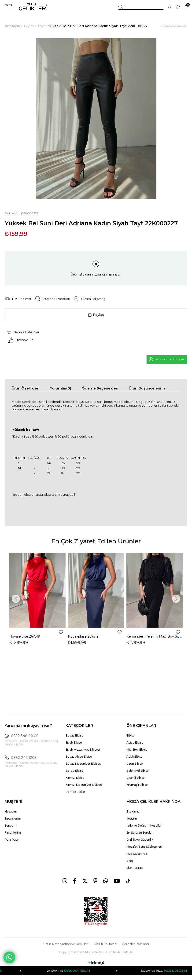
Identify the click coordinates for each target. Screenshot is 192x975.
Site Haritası (134, 867)
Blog (129, 860)
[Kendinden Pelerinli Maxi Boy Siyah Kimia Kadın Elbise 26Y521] (154, 590)
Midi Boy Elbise (137, 749)
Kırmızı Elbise (75, 777)
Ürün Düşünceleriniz (147, 388)
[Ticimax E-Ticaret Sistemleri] (96, 963)
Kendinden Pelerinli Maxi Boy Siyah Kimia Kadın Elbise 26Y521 (154, 636)
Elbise (130, 735)
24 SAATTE (51, 970)
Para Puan (12, 839)
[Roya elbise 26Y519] (37, 590)
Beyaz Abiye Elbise (79, 756)
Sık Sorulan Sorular (139, 832)
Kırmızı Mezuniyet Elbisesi (84, 784)
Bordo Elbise (74, 770)
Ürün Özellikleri (25, 388)
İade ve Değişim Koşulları (144, 825)
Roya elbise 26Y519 (24, 636)
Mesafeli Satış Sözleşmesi (144, 846)
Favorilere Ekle (61, 632)
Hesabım (11, 811)
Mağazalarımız (136, 853)
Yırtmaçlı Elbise (137, 784)
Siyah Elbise (74, 742)
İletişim (131, 818)
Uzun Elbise (134, 763)
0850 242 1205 (24, 758)
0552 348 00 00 (25, 736)
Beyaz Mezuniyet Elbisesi (83, 763)
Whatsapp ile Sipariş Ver (170, 359)
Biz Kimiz (133, 811)
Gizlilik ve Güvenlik (139, 839)
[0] (185, 7)
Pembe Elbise (75, 792)
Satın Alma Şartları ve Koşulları (66, 944)
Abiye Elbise (134, 742)
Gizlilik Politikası (105, 944)
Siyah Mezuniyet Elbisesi (83, 749)
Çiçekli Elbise (135, 777)
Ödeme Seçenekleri (100, 388)
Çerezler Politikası (135, 944)
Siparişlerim (13, 818)
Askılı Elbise (134, 756)
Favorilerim (13, 832)
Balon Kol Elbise (137, 770)
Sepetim (11, 825)
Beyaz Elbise (74, 735)
